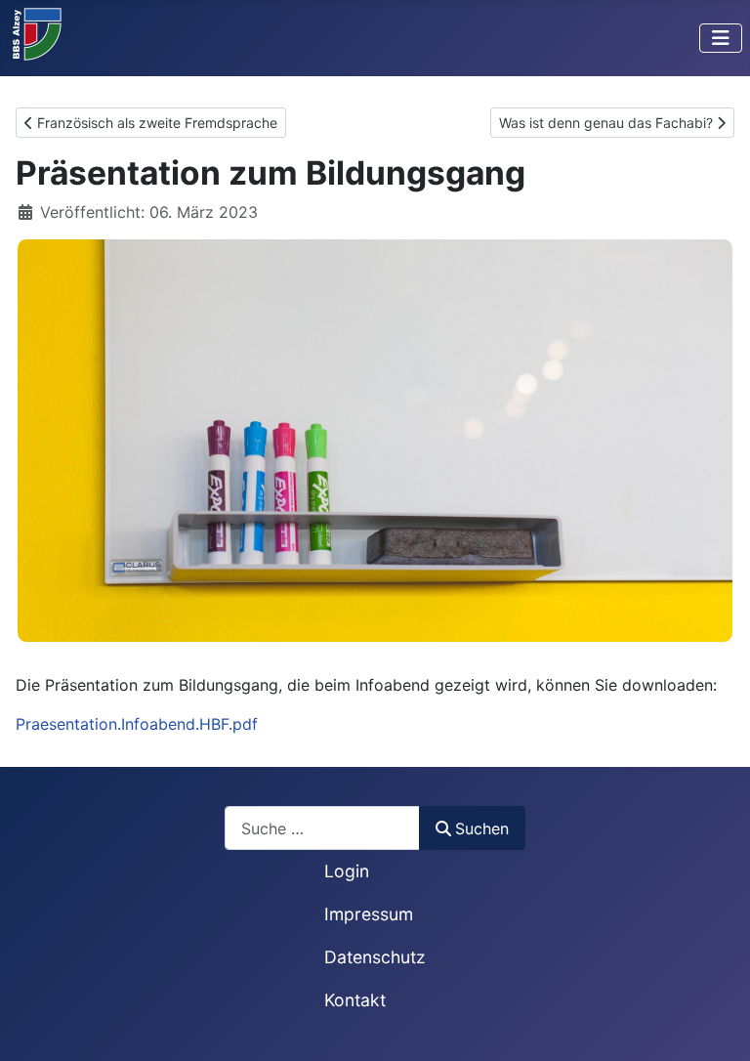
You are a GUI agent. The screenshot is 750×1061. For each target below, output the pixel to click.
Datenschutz (375, 957)
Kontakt (355, 1000)
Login (346, 871)
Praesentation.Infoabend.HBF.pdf (137, 724)
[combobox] (322, 828)
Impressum (368, 914)
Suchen (482, 828)
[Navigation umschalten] (720, 38)
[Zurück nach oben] (715, 1024)
